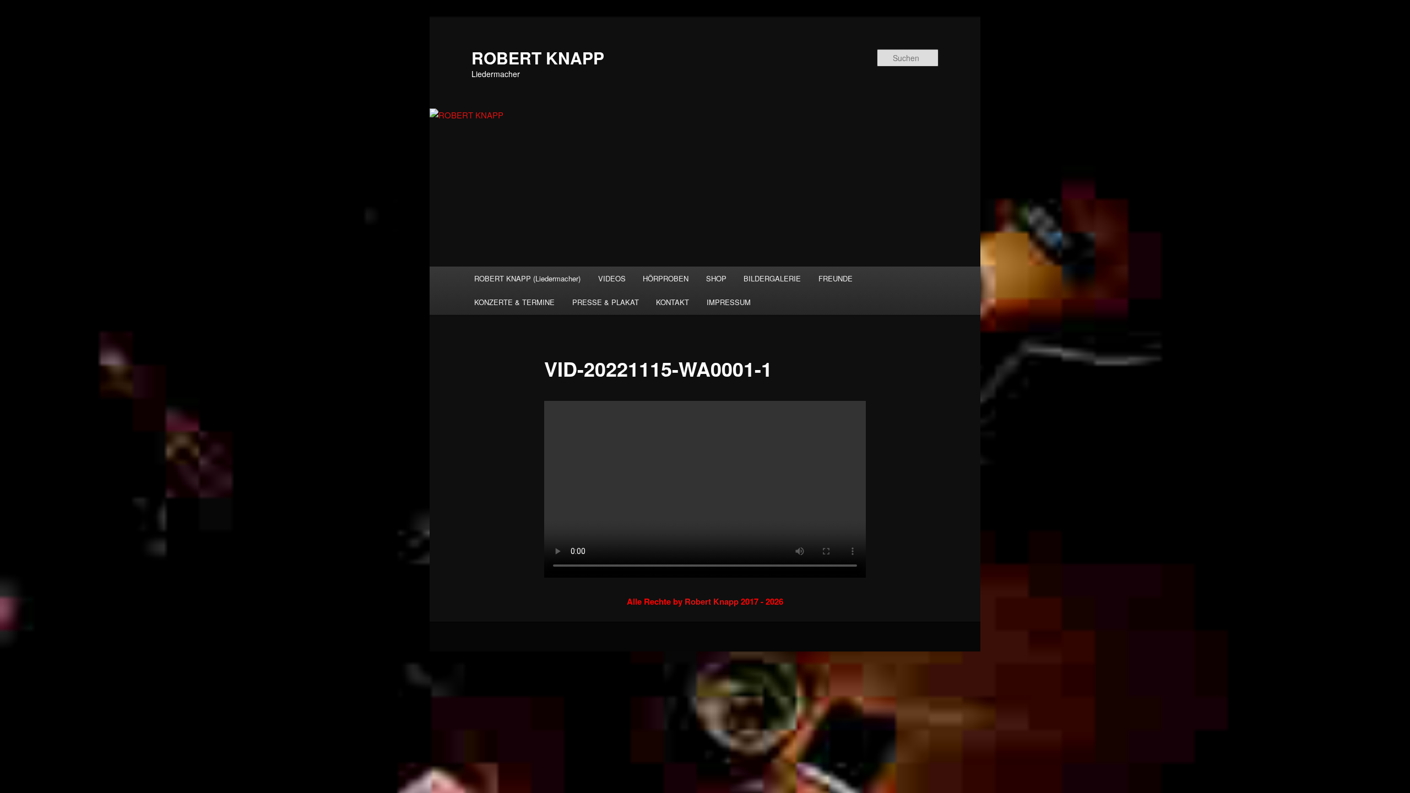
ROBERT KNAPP (537, 57)
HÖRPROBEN (665, 278)
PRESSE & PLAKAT (605, 302)
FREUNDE (835, 278)
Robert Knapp (712, 601)
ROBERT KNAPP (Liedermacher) (527, 278)
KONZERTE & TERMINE (514, 302)
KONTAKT (672, 302)
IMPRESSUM (729, 302)
